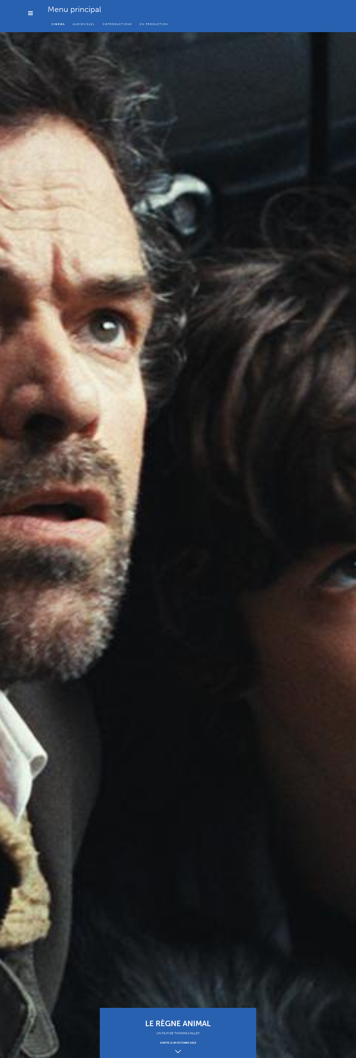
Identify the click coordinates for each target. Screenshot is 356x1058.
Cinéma (58, 24)
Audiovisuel (84, 24)
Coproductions (117, 24)
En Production (154, 24)
